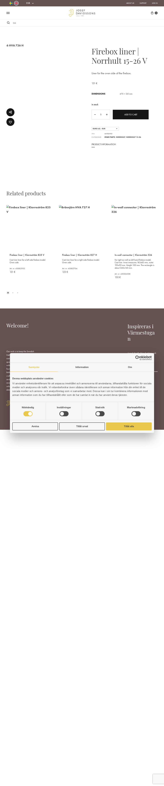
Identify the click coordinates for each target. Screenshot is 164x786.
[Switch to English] (16, 3)
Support (143, 3)
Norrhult (120, 137)
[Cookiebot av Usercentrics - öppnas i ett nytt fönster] (138, 357)
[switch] (64, 413)
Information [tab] (82, 367)
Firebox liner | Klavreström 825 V (27, 255)
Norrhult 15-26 (133, 137)
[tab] (104, 147)
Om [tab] (130, 367)
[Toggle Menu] (8, 13)
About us (130, 3)
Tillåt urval (82, 426)
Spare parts (109, 137)
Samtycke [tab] (34, 367)
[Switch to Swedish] (11, 3)
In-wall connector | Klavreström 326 (133, 255)
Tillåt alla (129, 426)
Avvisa (35, 426)
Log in (155, 3)
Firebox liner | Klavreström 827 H (79, 255)
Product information (104, 144)
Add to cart (130, 114)
